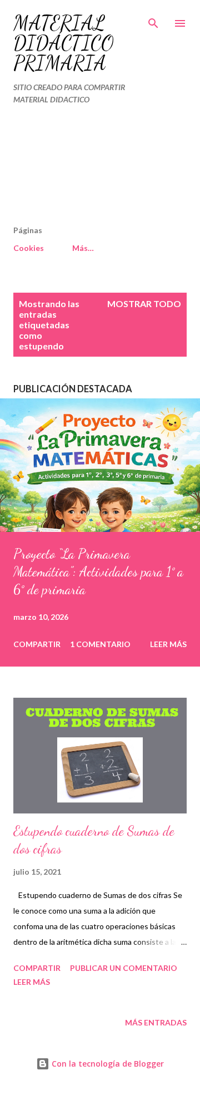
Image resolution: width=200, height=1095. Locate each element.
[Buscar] (153, 20)
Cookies (28, 248)
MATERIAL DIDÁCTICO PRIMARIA (63, 43)
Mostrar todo (144, 303)
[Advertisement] (76, 169)
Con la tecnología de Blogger (106, 1063)
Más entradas (156, 1022)
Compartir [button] (37, 644)
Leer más (168, 644)
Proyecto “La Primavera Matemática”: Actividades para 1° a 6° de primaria (98, 572)
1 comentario (100, 644)
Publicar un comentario (123, 968)
